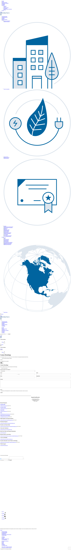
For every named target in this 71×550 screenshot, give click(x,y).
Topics (3, 20)
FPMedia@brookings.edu (3, 411)
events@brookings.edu (9, 429)
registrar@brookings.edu (12, 442)
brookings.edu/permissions (3, 423)
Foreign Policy (4, 533)
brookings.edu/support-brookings (4, 426)
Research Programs (4, 2)
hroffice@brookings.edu (9, 439)
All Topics (3, 325)
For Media (3, 4)
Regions (3, 237)
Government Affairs (4, 545)
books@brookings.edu (3, 432)
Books (3, 543)
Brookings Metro (4, 535)
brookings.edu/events (3, 429)
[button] (35, 361)
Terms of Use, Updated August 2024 (7, 547)
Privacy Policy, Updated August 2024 (7, 546)
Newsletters (3, 544)
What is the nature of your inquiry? (5, 369)
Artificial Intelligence (4, 17)
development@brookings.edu (13, 426)
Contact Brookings (4, 539)
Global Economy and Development (6, 534)
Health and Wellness (4, 19)
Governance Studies (4, 532)
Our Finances (5, 8)
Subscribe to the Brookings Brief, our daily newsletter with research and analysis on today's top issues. (14, 390)
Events (3, 1)
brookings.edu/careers (3, 439)
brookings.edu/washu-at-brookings (4, 442)
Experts (3, 327)
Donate (3, 10)
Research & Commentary (5, 3)
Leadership (5, 6)
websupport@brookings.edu (4, 445)
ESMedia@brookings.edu (3, 405)
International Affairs (4, 16)
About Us (3, 5)
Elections (3, 18)
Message (1, 379)
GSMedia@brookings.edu (3, 408)
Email (37, 372)
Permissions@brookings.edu (11, 423)
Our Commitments (6, 7)
